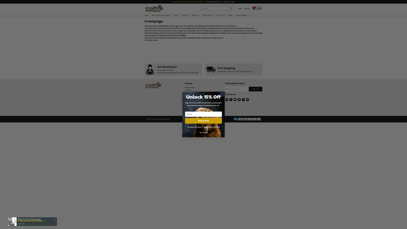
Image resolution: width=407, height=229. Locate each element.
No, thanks (204, 132)
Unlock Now (203, 120)
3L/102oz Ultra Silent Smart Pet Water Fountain (31, 221)
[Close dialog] (222, 94)
